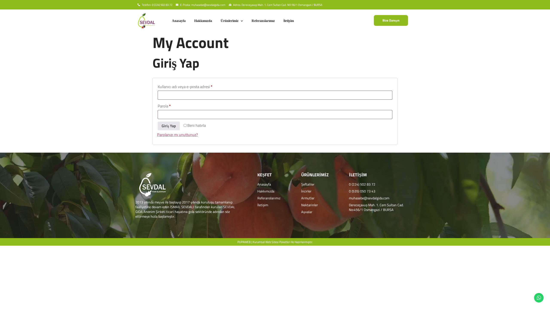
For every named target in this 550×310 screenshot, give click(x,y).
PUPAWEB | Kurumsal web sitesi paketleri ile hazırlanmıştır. (275, 242)
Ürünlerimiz (229, 21)
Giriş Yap (169, 126)
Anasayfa (179, 21)
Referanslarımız (263, 21)
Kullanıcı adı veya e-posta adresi (190, 86)
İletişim (288, 21)
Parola (170, 105)
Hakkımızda (203, 21)
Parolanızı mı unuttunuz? (177, 135)
